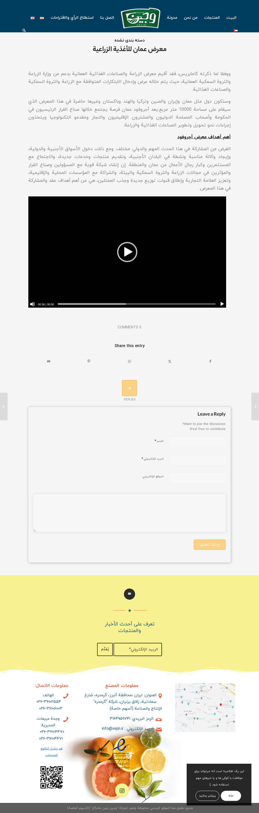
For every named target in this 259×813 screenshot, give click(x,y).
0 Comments (129, 327)
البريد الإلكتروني (152, 459)
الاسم (159, 441)
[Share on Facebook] (210, 361)
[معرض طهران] (255, 406)
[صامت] (32, 304)
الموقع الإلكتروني (153, 477)
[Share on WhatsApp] (129, 361)
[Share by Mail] (49, 361)
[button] (127, 252)
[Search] (22, 30)
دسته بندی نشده (130, 40)
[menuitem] (231, 17)
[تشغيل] (222, 304)
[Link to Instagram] (122, 790)
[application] (127, 252)
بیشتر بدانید (207, 796)
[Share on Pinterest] (89, 361)
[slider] (136, 304)
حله (230, 796)
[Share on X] (170, 361)
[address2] (205, 707)
